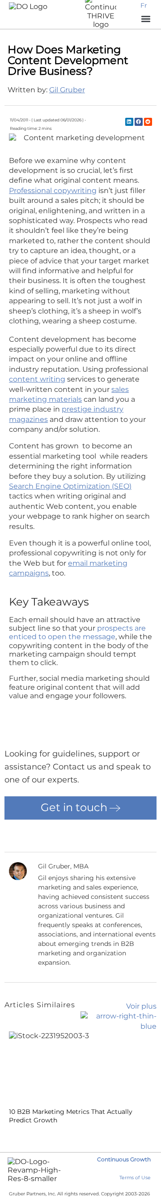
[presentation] (12, 1135)
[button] (129, 122)
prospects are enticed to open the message (77, 632)
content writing (37, 379)
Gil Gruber (67, 90)
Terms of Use (135, 1178)
